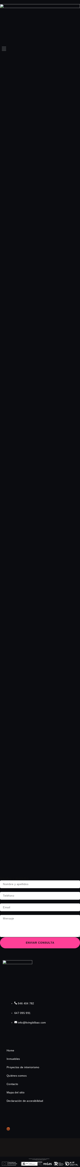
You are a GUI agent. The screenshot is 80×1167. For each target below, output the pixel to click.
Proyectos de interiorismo (23, 1067)
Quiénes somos (17, 1075)
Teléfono (6, 890)
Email (4, 901)
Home (10, 1050)
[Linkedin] (8, 1128)
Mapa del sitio (15, 1092)
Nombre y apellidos (14, 878)
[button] (40, 49)
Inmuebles (13, 1058)
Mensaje (6, 913)
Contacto (12, 1084)
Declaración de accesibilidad (25, 1100)
